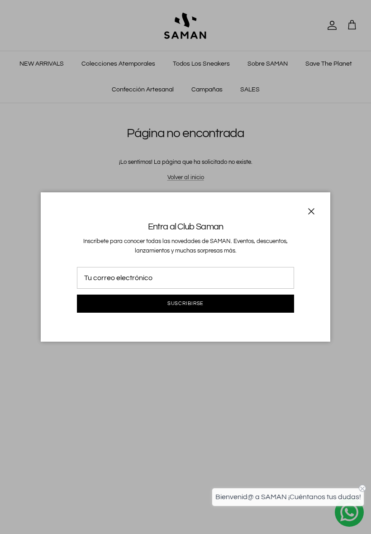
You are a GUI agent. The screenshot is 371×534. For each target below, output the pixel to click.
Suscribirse (185, 303)
